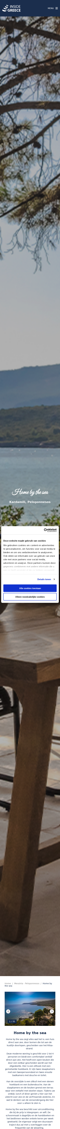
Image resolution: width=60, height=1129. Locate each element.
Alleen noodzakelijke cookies (30, 597)
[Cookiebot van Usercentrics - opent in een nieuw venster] (44, 530)
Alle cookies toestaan (30, 588)
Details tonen (44, 579)
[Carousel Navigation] (30, 1011)
